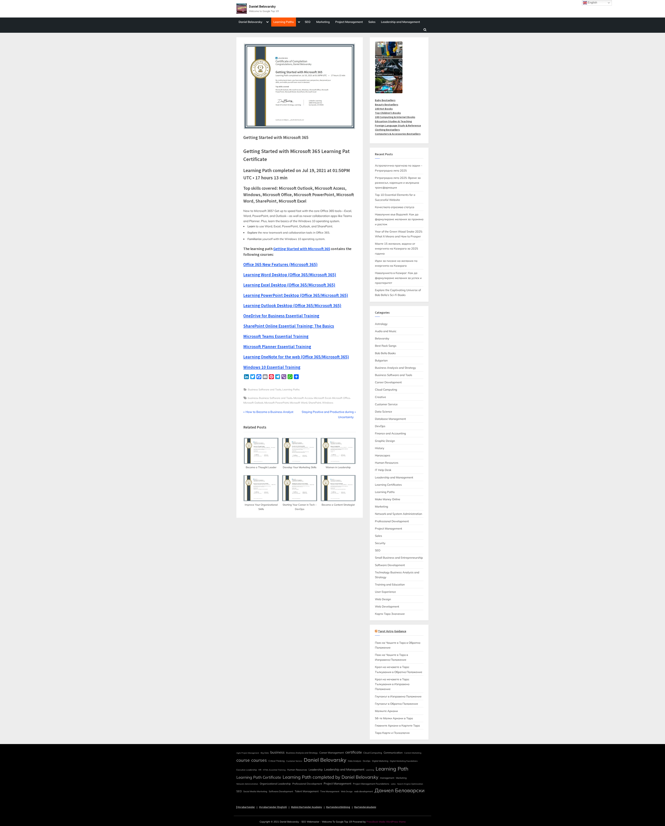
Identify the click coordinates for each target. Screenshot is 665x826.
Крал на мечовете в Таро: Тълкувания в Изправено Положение (392, 684)
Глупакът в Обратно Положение (396, 703)
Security (380, 543)
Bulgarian (381, 360)
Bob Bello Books (385, 353)
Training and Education (390, 584)
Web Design (383, 599)
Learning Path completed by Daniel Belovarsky (330, 777)
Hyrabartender (246, 807)
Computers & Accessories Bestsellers (397, 134)
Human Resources (386, 462)
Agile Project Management (247, 753)
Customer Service (386, 404)
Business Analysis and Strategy (395, 367)
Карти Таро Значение (390, 613)
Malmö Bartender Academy (306, 807)
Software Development (390, 565)
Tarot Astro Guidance (392, 631)
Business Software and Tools (264, 389)
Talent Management (307, 791)
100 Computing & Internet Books (395, 117)
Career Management (331, 752)
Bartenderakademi (365, 807)
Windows (327, 402)
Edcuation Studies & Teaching (393, 121)
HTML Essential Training (274, 770)
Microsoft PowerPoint (276, 402)
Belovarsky (382, 338)
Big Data (265, 753)
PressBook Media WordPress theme (386, 821)
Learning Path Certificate (258, 777)
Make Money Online (387, 499)
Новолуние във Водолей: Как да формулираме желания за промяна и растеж (399, 219)
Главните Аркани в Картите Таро (397, 725)
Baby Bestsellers (385, 100)
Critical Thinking (276, 760)
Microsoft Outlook (253, 402)
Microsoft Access (303, 398)
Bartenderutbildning (338, 807)
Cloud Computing (386, 389)
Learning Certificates (388, 484)
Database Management (390, 419)
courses (259, 760)
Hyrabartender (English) (273, 807)
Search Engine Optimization (410, 784)
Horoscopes (382, 455)
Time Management (329, 791)
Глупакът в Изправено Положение (398, 696)
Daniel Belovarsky (262, 6)
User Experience (385, 591)
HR (259, 769)
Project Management (349, 22)
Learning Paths (283, 22)
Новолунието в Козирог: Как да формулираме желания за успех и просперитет (398, 278)
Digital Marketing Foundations (404, 761)
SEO (308, 22)
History (379, 448)
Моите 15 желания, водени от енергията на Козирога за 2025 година (396, 248)
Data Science (383, 411)
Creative (380, 397)
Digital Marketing (380, 761)
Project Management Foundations (371, 783)
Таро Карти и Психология (392, 733)
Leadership (316, 769)
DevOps (380, 426)
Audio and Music (385, 331)
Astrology (381, 324)
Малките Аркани (386, 711)
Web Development (387, 606)
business (253, 398)
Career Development (388, 382)
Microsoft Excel (322, 398)
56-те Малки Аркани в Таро (394, 718)
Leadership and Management (400, 22)
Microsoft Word (298, 402)
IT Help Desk (383, 470)
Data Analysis (354, 761)
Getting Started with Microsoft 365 (301, 248)
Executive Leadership (246, 769)
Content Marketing (412, 753)
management (387, 777)
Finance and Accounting (390, 433)
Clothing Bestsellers (387, 129)
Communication (393, 752)
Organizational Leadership (275, 783)
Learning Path (392, 769)
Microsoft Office (341, 398)
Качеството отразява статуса (394, 207)
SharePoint (314, 402)
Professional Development (392, 521)
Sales (371, 22)
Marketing (323, 22)
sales (393, 784)
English (592, 2)
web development (363, 791)
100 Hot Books (384, 108)
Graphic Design (385, 441)
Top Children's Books (388, 113)
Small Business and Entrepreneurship (399, 557)
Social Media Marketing (255, 791)
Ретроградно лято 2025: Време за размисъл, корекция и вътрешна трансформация (398, 182)
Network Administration (247, 784)
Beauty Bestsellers (386, 104)
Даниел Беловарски (399, 790)
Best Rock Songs (385, 345)
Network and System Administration (398, 513)
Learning (370, 770)
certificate (353, 752)
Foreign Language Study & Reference (398, 125)
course (243, 760)
